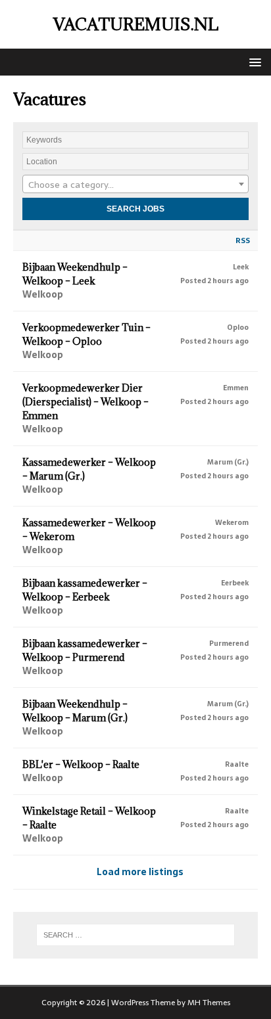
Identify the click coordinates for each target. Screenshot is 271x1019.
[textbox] (135, 184)
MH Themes (208, 1002)
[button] (253, 61)
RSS (242, 240)
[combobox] (135, 184)
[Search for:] (136, 935)
